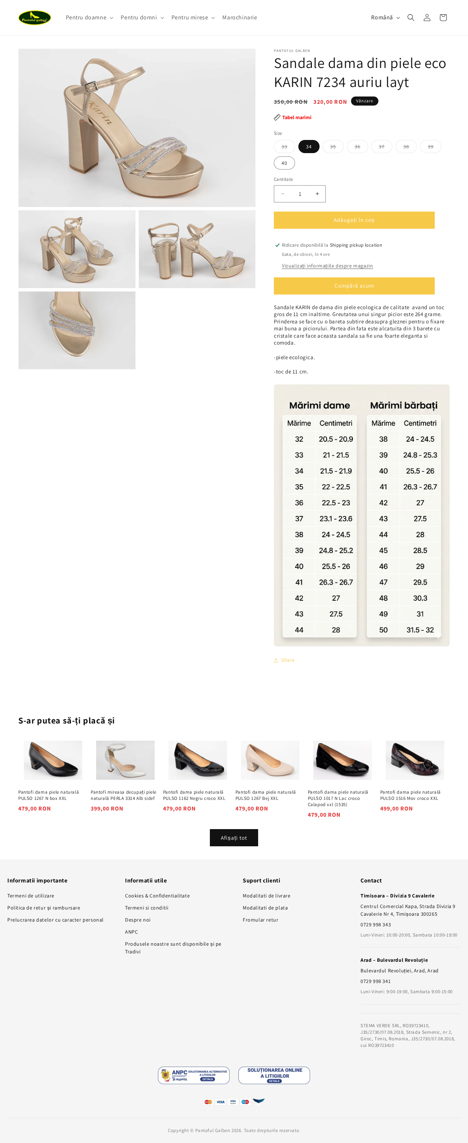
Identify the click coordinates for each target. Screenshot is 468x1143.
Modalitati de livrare (267, 895)
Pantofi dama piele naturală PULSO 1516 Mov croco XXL (410, 795)
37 (385, 148)
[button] (89, 18)
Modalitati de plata (265, 907)
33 (288, 148)
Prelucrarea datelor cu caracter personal (55, 919)
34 (309, 146)
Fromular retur (260, 919)
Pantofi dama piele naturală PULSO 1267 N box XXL (48, 795)
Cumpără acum (354, 285)
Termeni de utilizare (30, 895)
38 (410, 148)
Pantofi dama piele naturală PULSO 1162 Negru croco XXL (194, 795)
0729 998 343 (376, 924)
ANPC (131, 932)
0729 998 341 (375, 981)
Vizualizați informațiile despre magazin (327, 265)
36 (361, 148)
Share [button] (288, 660)
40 (284, 163)
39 (434, 148)
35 (337, 148)
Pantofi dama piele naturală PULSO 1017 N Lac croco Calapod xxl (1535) (338, 798)
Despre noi (138, 919)
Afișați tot (234, 837)
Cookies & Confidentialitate (157, 895)
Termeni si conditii (146, 907)
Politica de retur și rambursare (43, 907)
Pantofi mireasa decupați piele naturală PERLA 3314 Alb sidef (123, 795)
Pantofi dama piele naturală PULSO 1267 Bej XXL (265, 795)
